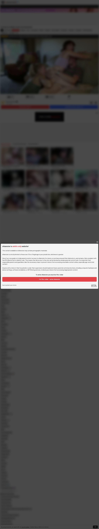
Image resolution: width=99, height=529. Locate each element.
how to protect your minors (9, 285)
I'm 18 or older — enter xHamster (49, 279)
